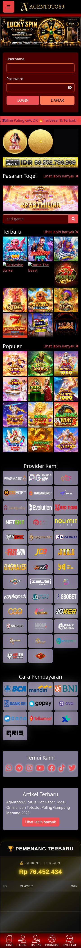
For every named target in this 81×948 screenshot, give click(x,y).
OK (40, 531)
